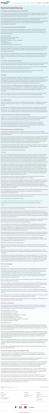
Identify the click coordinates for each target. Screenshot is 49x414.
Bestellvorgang (26, 396)
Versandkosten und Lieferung (28, 395)
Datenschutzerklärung (39, 394)
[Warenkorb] (47, 3)
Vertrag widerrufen (39, 399)
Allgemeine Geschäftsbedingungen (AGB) (42, 396)
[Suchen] (44, 3)
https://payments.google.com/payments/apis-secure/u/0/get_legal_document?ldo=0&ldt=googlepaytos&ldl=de (22, 200)
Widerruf (37, 397)
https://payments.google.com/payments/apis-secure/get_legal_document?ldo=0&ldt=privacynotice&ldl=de (21, 203)
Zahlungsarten (26, 394)
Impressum (38, 395)
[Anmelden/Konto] (45, 3)
